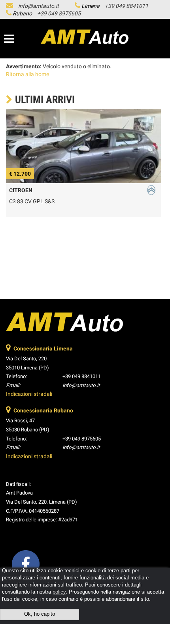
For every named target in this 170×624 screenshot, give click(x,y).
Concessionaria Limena (43, 348)
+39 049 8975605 (59, 13)
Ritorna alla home (27, 74)
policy (59, 592)
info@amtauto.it (38, 6)
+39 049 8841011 (126, 6)
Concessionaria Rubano (43, 410)
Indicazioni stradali (29, 394)
